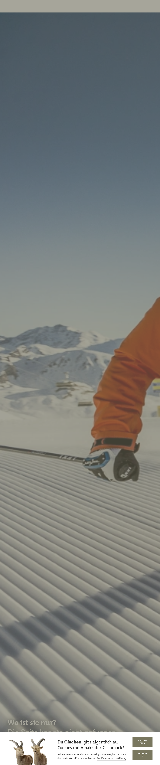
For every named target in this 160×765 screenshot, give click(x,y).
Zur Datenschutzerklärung (111, 758)
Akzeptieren (142, 742)
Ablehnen (142, 754)
